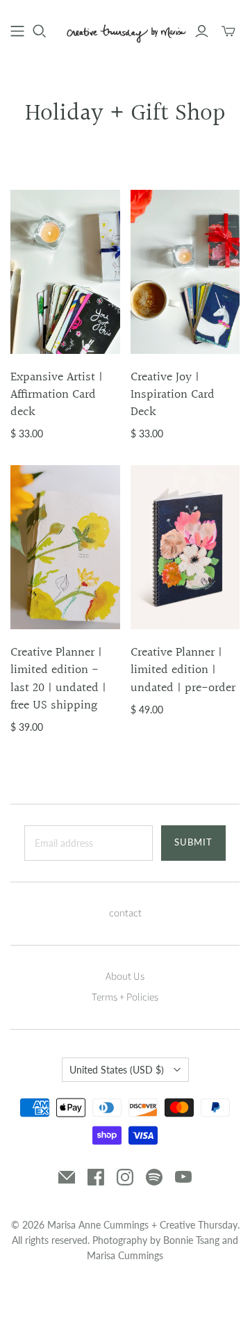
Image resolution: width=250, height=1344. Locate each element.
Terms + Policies (125, 997)
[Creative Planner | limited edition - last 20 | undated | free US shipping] (65, 547)
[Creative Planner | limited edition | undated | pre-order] (185, 547)
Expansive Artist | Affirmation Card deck (56, 394)
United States (116, 1070)
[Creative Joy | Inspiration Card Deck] (185, 272)
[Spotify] (154, 1177)
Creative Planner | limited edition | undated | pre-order (183, 669)
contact (125, 913)
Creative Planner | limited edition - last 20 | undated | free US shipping (58, 678)
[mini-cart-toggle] (228, 31)
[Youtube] (183, 1177)
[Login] (201, 31)
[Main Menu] (17, 31)
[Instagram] (125, 1177)
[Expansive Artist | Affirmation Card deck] (65, 272)
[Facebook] (96, 1177)
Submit (193, 842)
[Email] (66, 1177)
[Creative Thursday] (125, 29)
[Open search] (40, 31)
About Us (125, 976)
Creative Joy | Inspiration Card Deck (173, 394)
